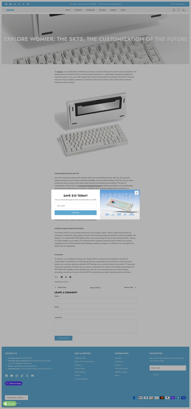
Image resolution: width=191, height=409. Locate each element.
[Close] (137, 193)
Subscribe (75, 213)
